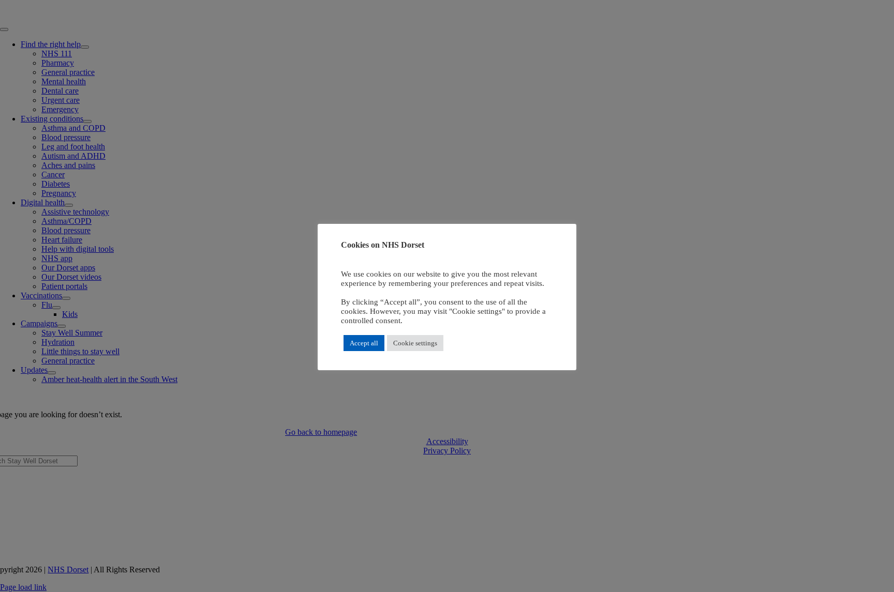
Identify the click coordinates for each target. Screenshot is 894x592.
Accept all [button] (364, 343)
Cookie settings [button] (415, 343)
